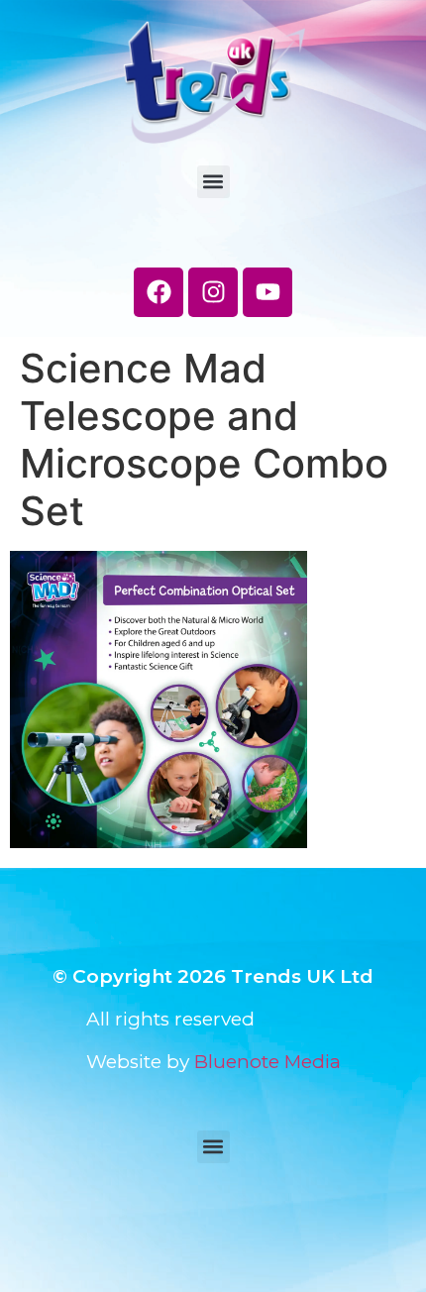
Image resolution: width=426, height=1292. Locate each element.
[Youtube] (267, 292)
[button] (213, 181)
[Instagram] (213, 292)
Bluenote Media (267, 1061)
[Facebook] (158, 292)
